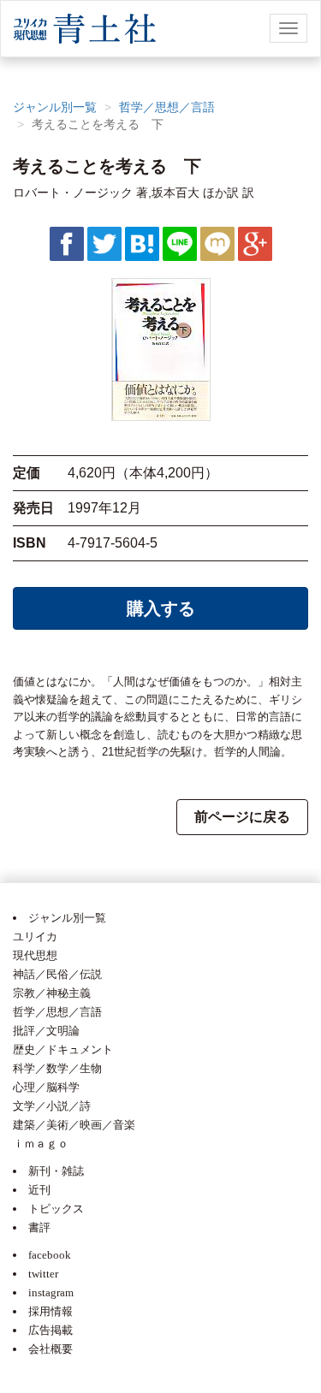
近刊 (39, 1189)
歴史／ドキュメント (63, 1049)
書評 (39, 1227)
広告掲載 (50, 1330)
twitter (43, 1273)
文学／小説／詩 (52, 1106)
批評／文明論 (46, 1030)
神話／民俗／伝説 (57, 974)
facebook (49, 1254)
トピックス (56, 1208)
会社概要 (50, 1349)
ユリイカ (35, 936)
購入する (161, 608)
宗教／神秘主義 (52, 993)
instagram (51, 1292)
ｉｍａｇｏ (40, 1143)
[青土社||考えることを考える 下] (142, 243)
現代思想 (35, 955)
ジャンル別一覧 (55, 107)
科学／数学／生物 (57, 1068)
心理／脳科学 (46, 1087)
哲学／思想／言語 (167, 107)
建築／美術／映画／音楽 (74, 1124)
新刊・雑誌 (56, 1171)
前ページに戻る (242, 816)
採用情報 (50, 1311)
